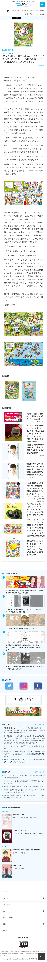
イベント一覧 (40, 724)
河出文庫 (25, 11)
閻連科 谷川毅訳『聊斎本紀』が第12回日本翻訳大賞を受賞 (23, 786)
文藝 (26, 14)
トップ (5, 892)
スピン (42, 14)
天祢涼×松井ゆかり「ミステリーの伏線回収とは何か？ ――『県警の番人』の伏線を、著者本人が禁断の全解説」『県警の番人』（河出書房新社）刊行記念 (24, 730)
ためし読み (6, 905)
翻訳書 (42, 11)
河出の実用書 (34, 11)
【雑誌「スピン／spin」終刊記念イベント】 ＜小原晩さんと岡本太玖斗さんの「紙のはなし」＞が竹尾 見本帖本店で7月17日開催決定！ (24, 754)
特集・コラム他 (8, 918)
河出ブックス (34, 14)
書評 (4, 911)
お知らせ (5, 898)
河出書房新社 (16, 11)
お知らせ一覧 (40, 772)
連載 (4, 924)
